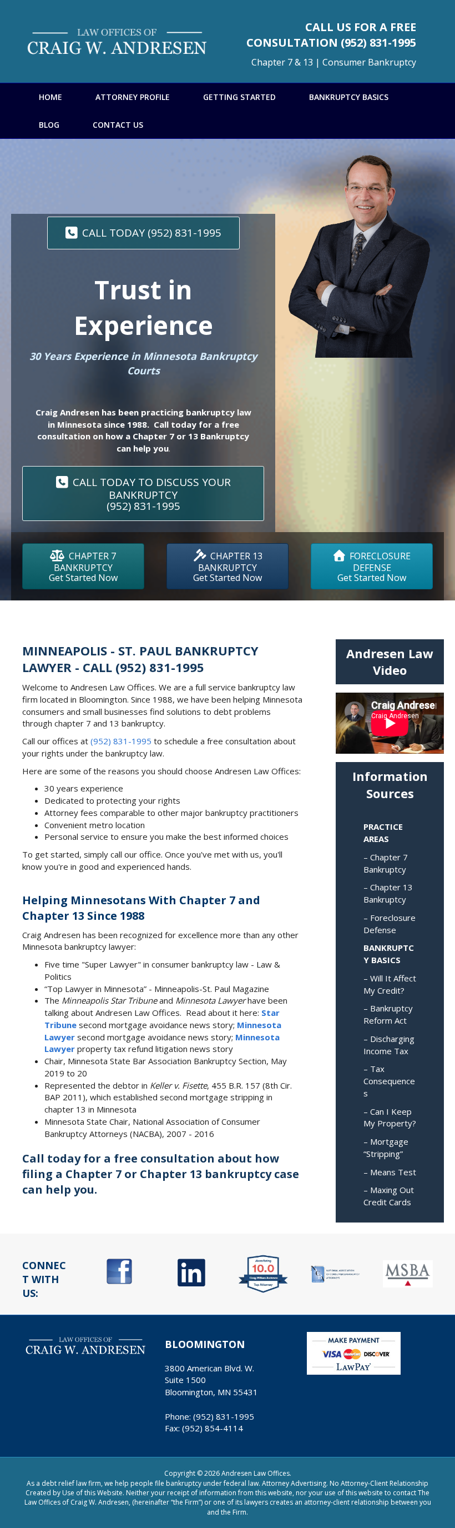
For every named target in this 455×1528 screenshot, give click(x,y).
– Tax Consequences (389, 1081)
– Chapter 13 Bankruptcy (388, 893)
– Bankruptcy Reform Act (388, 1014)
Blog (49, 124)
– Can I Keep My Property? (389, 1117)
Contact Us (118, 124)
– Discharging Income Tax (388, 1044)
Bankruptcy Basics (348, 97)
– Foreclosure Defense (389, 923)
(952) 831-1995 (378, 42)
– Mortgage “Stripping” (385, 1147)
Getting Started (239, 97)
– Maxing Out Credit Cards (388, 1196)
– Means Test (389, 1172)
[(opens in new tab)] (119, 1270)
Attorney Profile (132, 97)
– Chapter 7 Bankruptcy (385, 863)
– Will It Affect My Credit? (389, 984)
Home (50, 97)
